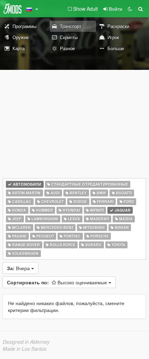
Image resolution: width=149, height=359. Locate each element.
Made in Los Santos (24, 348)
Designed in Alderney (26, 341)
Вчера (19, 268)
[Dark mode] (130, 8)
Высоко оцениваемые (57, 282)
